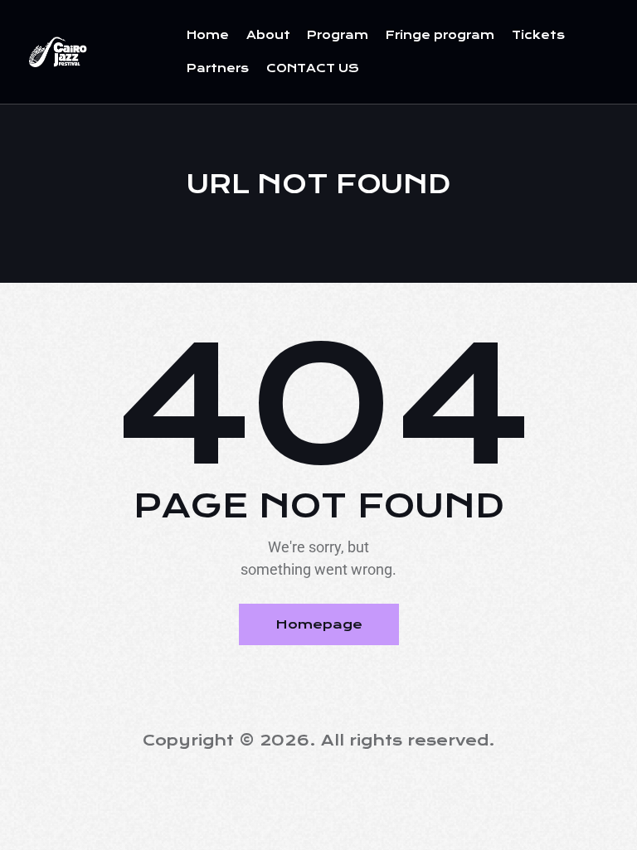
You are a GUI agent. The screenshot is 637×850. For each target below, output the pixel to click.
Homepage (318, 624)
